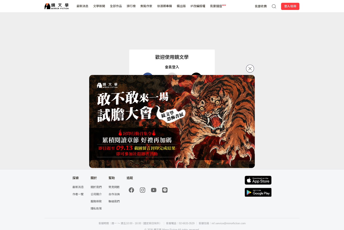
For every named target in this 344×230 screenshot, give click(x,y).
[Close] (250, 69)
